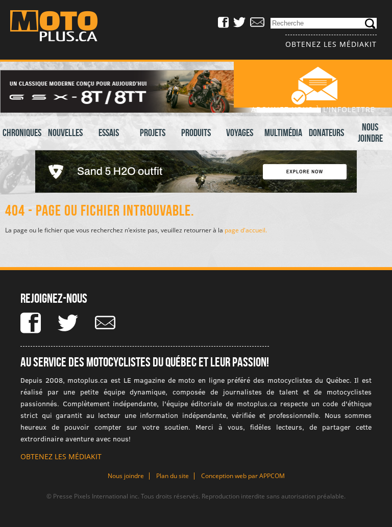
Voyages (239, 132)
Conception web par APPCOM (243, 475)
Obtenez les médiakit (331, 44)
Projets (152, 132)
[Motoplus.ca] (61, 27)
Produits (196, 132)
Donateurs (326, 132)
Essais (109, 132)
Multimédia (283, 132)
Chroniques (22, 132)
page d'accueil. (246, 230)
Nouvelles (65, 132)
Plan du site (172, 475)
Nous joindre (370, 132)
